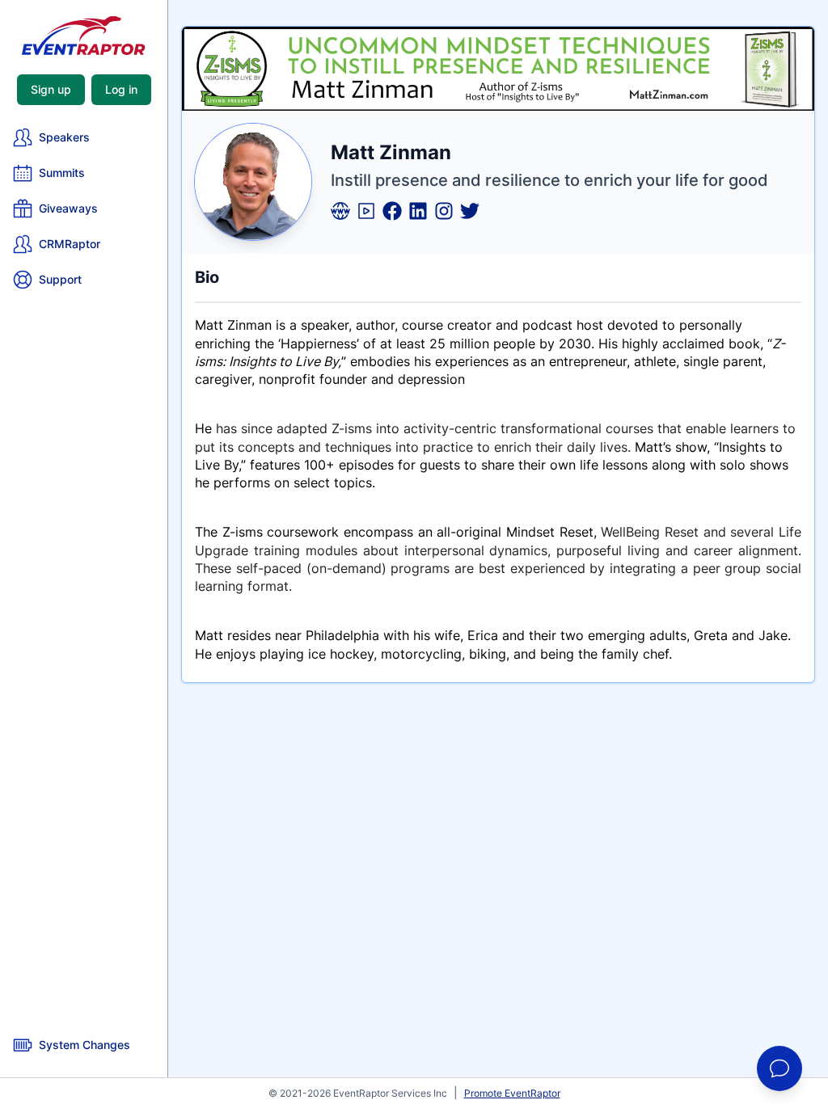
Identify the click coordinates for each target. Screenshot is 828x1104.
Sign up (51, 89)
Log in (121, 89)
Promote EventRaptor (512, 1093)
